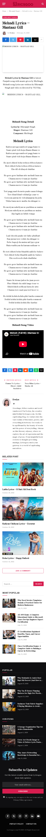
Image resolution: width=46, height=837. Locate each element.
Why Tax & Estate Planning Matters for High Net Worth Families (29, 693)
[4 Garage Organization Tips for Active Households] (8, 729)
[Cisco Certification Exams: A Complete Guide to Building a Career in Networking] (8, 649)
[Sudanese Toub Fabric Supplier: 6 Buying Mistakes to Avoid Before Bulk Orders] (8, 706)
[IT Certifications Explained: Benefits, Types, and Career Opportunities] (8, 634)
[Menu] (3, 4)
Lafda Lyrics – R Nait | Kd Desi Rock (19, 489)
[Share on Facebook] (5, 39)
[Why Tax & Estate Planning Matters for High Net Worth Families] (8, 693)
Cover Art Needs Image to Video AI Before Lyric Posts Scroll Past (29, 742)
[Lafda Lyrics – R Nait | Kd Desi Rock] (23, 474)
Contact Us (31, 824)
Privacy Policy (18, 800)
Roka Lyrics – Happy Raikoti (15, 558)
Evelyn (12, 33)
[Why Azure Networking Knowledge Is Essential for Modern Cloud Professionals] (8, 755)
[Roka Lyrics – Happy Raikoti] (23, 543)
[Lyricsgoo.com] (23, 3)
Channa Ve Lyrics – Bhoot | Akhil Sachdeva (13, 386)
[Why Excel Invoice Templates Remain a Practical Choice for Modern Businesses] (8, 603)
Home (4, 11)
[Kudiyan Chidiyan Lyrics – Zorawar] (23, 508)
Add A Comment (23, 570)
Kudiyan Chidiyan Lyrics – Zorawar (18, 523)
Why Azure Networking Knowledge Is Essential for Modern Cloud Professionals (29, 755)
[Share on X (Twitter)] (13, 39)
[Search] (42, 4)
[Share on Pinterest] (20, 39)
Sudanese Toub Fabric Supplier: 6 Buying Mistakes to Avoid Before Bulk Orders (30, 706)
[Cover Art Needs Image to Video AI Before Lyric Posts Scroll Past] (8, 742)
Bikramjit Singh (14, 11)
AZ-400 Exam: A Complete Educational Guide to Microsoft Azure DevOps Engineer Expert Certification (30, 618)
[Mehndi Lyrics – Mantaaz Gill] (23, 59)
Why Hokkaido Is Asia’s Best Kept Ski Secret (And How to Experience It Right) (29, 680)
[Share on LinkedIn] (27, 39)
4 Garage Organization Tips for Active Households (30, 727)
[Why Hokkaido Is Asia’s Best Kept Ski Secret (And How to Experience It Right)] (8, 680)
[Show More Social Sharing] (41, 39)
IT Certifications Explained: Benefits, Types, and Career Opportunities (29, 633)
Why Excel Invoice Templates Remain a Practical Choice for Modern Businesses (30, 602)
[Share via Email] (35, 39)
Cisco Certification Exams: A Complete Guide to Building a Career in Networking (29, 648)
